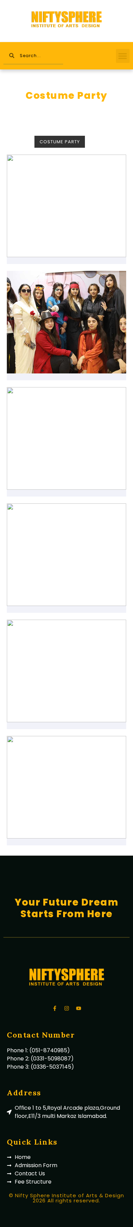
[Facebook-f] (54, 1008)
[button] (123, 56)
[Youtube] (78, 1008)
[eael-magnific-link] (66, 206)
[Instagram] (66, 1008)
